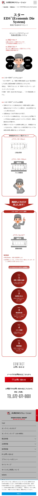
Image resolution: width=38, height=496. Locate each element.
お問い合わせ (8, 454)
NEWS (4, 475)
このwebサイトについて (20, 485)
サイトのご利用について (10, 470)
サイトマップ (6, 464)
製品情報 (6, 7)
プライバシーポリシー (10, 459)
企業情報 (5, 444)
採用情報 (5, 449)
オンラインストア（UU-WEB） (13, 433)
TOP (3, 423)
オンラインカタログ (9, 428)
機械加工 (12, 7)
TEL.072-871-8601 (19, 396)
